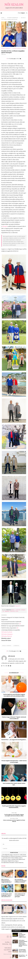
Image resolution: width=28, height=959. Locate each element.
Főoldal (2, 17)
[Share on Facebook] (9, 651)
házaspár (4, 226)
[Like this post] (7, 58)
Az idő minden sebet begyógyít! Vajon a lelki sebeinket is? (6, 895)
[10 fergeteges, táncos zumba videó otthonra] (15, 951)
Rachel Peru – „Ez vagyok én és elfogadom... (14, 739)
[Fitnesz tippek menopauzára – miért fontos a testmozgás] (14, 750)
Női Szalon (11, 656)
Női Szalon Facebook (6, 632)
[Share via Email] (20, 58)
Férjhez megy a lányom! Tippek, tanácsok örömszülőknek (14, 717)
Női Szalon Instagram (7, 634)
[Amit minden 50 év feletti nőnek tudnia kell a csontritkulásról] (14, 772)
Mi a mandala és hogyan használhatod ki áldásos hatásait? (20, 881)
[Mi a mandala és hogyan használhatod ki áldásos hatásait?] (21, 874)
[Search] (26, 13)
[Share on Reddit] (14, 58)
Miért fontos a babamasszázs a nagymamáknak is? (6, 881)
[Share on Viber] (18, 58)
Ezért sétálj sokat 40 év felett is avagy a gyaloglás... (20, 895)
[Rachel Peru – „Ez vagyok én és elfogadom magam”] (14, 729)
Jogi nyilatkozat (8, 949)
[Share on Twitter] (10, 58)
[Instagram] (19, 13)
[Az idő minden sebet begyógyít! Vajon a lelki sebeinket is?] (7, 888)
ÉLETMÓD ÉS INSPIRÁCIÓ (12, 17)
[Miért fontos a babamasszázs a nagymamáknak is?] (7, 874)
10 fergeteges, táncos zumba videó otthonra (22, 951)
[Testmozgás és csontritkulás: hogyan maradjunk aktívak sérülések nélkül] (14, 684)
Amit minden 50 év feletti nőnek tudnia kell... (14, 784)
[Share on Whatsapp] (16, 58)
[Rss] (24, 13)
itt (20, 623)
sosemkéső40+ (16, 645)
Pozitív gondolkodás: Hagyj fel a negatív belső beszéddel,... (14, 806)
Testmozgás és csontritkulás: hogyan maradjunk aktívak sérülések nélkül (14, 695)
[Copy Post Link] (17, 58)
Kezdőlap (7, 942)
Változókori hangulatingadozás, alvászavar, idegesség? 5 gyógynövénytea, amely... (23, 943)
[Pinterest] (21, 13)
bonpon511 (18, 606)
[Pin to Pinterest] (11, 58)
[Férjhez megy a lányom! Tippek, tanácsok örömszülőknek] (14, 706)
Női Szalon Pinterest (6, 636)
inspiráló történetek (6, 645)
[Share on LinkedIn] (13, 58)
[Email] (22, 13)
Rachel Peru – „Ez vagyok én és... (23, 956)
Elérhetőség (5, 944)
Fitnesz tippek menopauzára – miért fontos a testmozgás (14, 761)
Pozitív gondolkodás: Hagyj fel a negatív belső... (22, 935)
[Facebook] (18, 13)
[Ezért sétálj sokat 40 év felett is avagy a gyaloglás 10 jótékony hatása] (21, 888)
